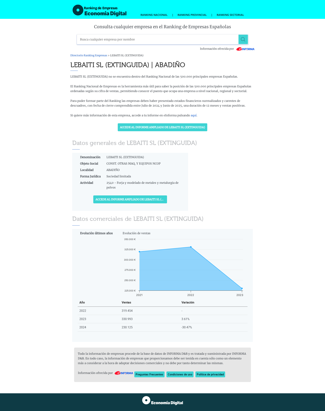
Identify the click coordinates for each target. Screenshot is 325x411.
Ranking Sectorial (230, 15)
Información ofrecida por (217, 48)
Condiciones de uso (180, 374)
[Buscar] (243, 39)
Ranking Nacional (154, 15)
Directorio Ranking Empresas (88, 55)
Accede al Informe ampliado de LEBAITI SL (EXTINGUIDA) (162, 127)
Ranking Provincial (192, 15)
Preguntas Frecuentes (149, 374)
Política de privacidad (210, 374)
